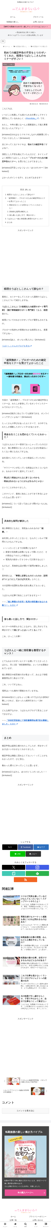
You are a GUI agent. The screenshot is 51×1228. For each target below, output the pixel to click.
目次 (22, 189)
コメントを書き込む (25, 1111)
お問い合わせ (38, 1220)
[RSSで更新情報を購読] (25, 879)
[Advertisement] (25, 257)
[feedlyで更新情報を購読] (37, 873)
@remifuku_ (31, 118)
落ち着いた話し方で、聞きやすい (22, 215)
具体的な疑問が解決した (18, 212)
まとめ (9, 222)
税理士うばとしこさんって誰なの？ (21, 195)
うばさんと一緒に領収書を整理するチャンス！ (25, 219)
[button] (33, 854)
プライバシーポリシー (37, 1217)
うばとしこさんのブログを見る (16, 346)
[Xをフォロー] (13, 867)
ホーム (13, 1217)
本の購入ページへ (25, 1192)
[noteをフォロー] (13, 873)
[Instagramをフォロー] (37, 867)
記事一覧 (13, 1220)
